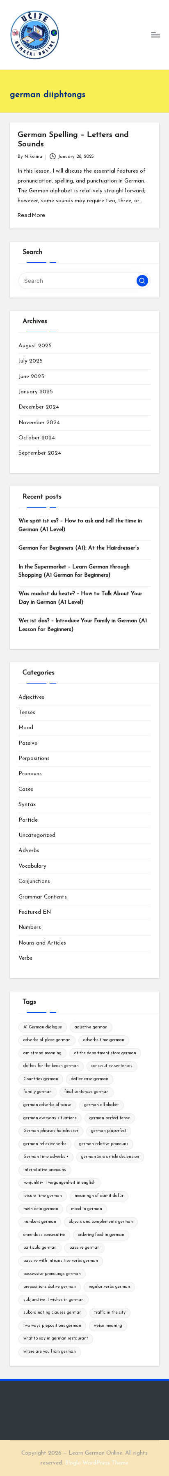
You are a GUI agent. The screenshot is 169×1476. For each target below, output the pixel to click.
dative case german (89, 1079)
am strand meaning (42, 1053)
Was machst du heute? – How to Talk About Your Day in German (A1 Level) (80, 598)
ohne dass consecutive (44, 1235)
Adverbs (28, 850)
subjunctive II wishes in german (53, 1300)
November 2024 (39, 422)
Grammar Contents (42, 897)
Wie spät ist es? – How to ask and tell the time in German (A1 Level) (80, 525)
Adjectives (31, 697)
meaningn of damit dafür (99, 1196)
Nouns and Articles (42, 943)
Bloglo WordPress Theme (96, 1463)
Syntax (27, 804)
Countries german (40, 1079)
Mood (25, 727)
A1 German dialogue (42, 1027)
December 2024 (38, 407)
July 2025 (30, 361)
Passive (27, 743)
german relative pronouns (103, 1144)
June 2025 (31, 376)
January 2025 (35, 392)
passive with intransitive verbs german (60, 1261)
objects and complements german (101, 1222)
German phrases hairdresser (50, 1131)
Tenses (26, 712)
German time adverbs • (46, 1157)
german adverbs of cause (47, 1105)
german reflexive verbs (44, 1144)
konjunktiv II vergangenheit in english (59, 1182)
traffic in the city (110, 1312)
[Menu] (155, 34)
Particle (28, 820)
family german (37, 1092)
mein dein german (40, 1209)
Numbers (29, 927)
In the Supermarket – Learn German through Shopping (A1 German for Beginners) (74, 571)
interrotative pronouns (44, 1170)
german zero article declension (110, 1157)
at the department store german (105, 1053)
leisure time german (42, 1196)
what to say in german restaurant (55, 1338)
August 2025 (35, 346)
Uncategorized (36, 835)
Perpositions (34, 758)
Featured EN (34, 912)
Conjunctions (34, 881)
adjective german (91, 1027)
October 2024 (36, 438)
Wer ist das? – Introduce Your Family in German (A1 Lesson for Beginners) (82, 625)
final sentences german (86, 1092)
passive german (84, 1247)
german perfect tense (109, 1118)
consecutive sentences (111, 1066)
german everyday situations (50, 1118)
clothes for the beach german (51, 1066)
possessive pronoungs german (52, 1274)
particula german (40, 1247)
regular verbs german (109, 1286)
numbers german (39, 1222)
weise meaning (108, 1326)
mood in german (86, 1209)
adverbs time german (103, 1040)
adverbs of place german (47, 1040)
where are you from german (49, 1351)
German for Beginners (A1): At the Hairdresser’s (78, 548)
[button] (142, 280)
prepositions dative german (49, 1286)
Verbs (25, 958)
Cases (25, 789)
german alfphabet (101, 1105)
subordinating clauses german (52, 1312)
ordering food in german (101, 1235)
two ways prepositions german (52, 1326)
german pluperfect (108, 1131)
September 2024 (39, 453)
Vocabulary (32, 866)
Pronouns (30, 773)
